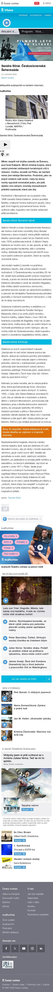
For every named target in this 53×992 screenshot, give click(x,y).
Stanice (6, 902)
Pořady (7, 548)
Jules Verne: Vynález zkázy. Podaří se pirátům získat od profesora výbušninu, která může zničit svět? (29, 651)
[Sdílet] (7, 155)
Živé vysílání (9, 553)
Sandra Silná (14, 497)
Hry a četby (9, 536)
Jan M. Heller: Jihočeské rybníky (32, 718)
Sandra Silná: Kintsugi (15, 342)
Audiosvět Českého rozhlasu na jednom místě (22, 567)
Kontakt (31, 910)
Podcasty (7, 928)
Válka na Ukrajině (10, 894)
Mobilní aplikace (10, 932)
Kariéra (31, 906)
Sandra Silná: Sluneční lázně (19, 220)
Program (23, 15)
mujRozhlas (7, 528)
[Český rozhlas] (10, 3)
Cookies (6, 985)
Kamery (48, 15)
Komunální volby (10, 898)
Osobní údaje (18, 985)
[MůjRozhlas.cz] (5, 91)
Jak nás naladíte (36, 894)
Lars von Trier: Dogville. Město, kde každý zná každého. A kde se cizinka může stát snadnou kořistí (24, 611)
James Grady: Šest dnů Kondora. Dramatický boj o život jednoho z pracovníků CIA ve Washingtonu (28, 664)
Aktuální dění (9, 31)
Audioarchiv (36, 15)
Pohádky (21, 542)
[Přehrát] (5, 145)
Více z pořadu (11, 688)
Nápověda (33, 898)
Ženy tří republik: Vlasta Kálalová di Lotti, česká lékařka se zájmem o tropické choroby (26, 432)
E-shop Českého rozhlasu (19, 749)
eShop (5, 906)
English (46, 985)
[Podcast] (2, 155)
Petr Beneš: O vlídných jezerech (32, 692)
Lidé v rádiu (33, 902)
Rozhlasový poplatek (38, 914)
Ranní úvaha (7, 78)
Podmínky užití (33, 985)
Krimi (6, 542)
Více (39, 31)
